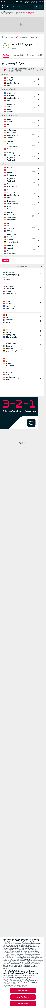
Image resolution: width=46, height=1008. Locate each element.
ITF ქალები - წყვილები (28, 37)
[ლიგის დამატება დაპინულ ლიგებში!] (37, 44)
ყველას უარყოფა (23, 997)
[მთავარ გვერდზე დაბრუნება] (13, 6)
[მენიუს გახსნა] (41, 7)
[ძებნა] (36, 7)
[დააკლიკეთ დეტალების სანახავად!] (22, 81)
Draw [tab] (5, 260)
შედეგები (30, 55)
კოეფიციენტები (18, 55)
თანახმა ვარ (23, 990)
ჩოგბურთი (9, 37)
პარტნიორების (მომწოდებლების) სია (16, 986)
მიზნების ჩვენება (23, 1003)
